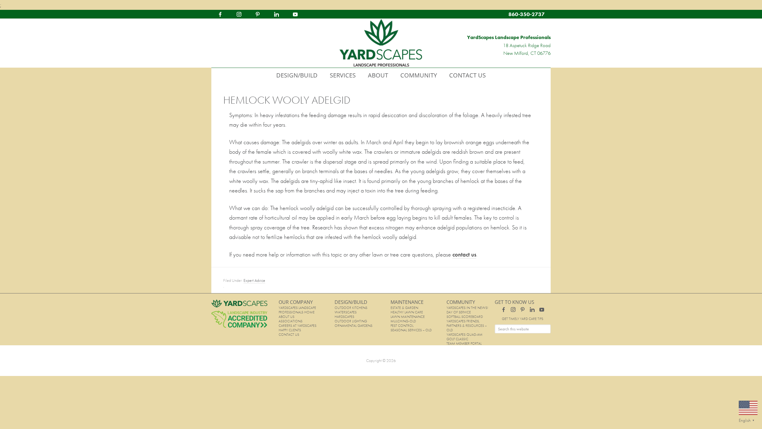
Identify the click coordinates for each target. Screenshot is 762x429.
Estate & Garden (404, 307)
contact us (464, 254)
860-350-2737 (526, 14)
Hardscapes (344, 316)
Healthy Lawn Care (407, 312)
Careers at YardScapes (297, 325)
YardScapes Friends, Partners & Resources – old (466, 325)
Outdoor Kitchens (351, 307)
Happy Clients (290, 330)
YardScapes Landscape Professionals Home (297, 310)
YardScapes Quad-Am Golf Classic (464, 336)
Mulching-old (403, 321)
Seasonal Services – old (411, 330)
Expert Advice (254, 280)
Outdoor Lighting (351, 321)
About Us (286, 316)
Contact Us (289, 334)
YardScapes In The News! (467, 307)
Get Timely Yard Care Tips (522, 319)
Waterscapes (346, 312)
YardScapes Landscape (381, 43)
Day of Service (458, 312)
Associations (290, 321)
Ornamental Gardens (353, 325)
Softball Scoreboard (464, 316)
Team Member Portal (464, 343)
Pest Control (402, 325)
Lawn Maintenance (408, 316)
